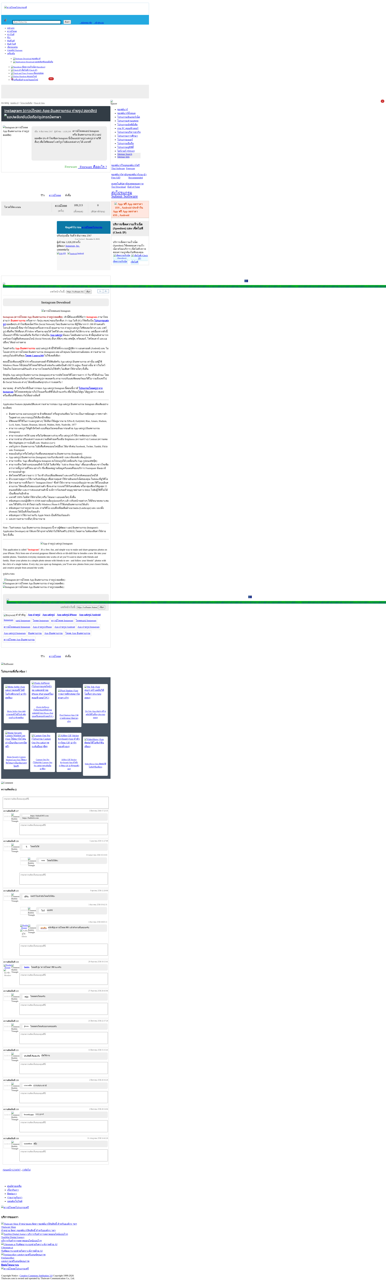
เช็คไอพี (134, 262)
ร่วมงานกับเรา (14, 1197)
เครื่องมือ (11, 53)
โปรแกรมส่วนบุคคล (127, 121)
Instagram (8, 620)
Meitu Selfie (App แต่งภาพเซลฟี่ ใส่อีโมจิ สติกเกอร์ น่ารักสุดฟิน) (16, 714)
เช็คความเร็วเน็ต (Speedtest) (33, 67)
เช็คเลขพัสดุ (38, 73)
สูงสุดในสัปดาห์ (119, 185)
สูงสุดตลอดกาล (135, 185)
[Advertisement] (70, 151)
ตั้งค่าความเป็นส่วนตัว (12, 1272)
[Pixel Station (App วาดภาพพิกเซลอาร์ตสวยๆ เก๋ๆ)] (69, 694)
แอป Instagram (23, 620)
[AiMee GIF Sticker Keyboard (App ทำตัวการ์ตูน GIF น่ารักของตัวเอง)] (69, 741)
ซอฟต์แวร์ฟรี (133, 167)
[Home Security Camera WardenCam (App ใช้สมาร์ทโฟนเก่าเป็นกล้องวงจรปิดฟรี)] (16, 740)
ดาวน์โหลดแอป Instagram (17, 627)
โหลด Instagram (41, 620)
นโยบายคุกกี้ (62, 1272)
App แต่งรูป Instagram (15, 633)
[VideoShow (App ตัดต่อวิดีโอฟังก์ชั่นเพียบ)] (95, 743)
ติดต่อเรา (12, 1193)
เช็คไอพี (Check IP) (29, 70)
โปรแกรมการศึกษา (127, 136)
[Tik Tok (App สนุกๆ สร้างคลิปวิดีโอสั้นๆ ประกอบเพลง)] (95, 693)
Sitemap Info (123, 157)
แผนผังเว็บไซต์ (14, 1201)
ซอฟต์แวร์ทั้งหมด (126, 113)
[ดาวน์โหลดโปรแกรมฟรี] (15, 7)
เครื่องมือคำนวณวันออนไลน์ (25, 80)
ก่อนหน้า (7, 1170)
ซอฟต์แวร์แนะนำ (137, 176)
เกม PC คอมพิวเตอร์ (127, 128)
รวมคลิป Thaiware (14, 50)
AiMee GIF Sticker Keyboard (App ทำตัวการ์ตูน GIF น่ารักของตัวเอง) (69, 764)
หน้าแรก (10, 28)
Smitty (27, 967)
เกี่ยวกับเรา (13, 1190)
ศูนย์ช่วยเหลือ (14, 1186)
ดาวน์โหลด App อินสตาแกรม (19, 639)
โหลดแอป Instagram (86, 620)
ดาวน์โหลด (12, 31)
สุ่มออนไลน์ (31, 76)
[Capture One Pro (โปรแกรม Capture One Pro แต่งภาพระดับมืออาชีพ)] (43, 741)
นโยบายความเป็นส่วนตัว (40, 1272)
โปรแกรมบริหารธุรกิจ (129, 132)
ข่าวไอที (10, 34)
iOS (64, 253)
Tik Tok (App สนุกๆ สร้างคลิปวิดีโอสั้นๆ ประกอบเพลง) (95, 714)
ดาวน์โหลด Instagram (62, 620)
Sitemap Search (124, 154)
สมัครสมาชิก (86, 23)
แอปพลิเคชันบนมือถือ (43, 62)
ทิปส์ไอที (11, 41)
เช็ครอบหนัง (12, 47)
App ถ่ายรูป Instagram (88, 627)
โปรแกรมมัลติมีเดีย (127, 124)
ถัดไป (27, 1170)
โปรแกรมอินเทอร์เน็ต (128, 117)
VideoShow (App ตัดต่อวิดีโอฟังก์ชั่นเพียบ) (95, 765)
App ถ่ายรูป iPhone (42, 627)
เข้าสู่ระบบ (99, 23)
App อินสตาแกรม (53, 633)
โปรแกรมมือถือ (26, 103)
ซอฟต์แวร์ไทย (118, 167)
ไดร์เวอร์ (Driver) (126, 151)
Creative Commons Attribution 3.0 (36, 1275)
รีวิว (8, 38)
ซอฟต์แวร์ (36, 58)
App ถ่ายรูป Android (64, 627)
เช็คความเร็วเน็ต (120, 261)
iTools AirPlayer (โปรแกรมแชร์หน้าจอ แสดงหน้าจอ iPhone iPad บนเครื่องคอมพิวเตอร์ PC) (42, 711)
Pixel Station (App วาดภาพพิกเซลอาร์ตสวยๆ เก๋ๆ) (69, 718)
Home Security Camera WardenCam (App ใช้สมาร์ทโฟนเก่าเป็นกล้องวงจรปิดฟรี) (16, 761)
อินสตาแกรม (35, 633)
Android (80, 253)
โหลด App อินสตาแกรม (77, 633)
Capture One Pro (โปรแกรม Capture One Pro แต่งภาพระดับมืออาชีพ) (42, 764)
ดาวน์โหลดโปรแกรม (92, 227)
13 (23, 1170)
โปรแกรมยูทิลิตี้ (125, 147)
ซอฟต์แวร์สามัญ (119, 176)
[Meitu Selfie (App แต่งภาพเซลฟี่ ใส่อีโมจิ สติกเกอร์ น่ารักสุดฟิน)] (16, 693)
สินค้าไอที (11, 44)
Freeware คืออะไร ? (92, 167)
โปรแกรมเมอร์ (125, 139)
